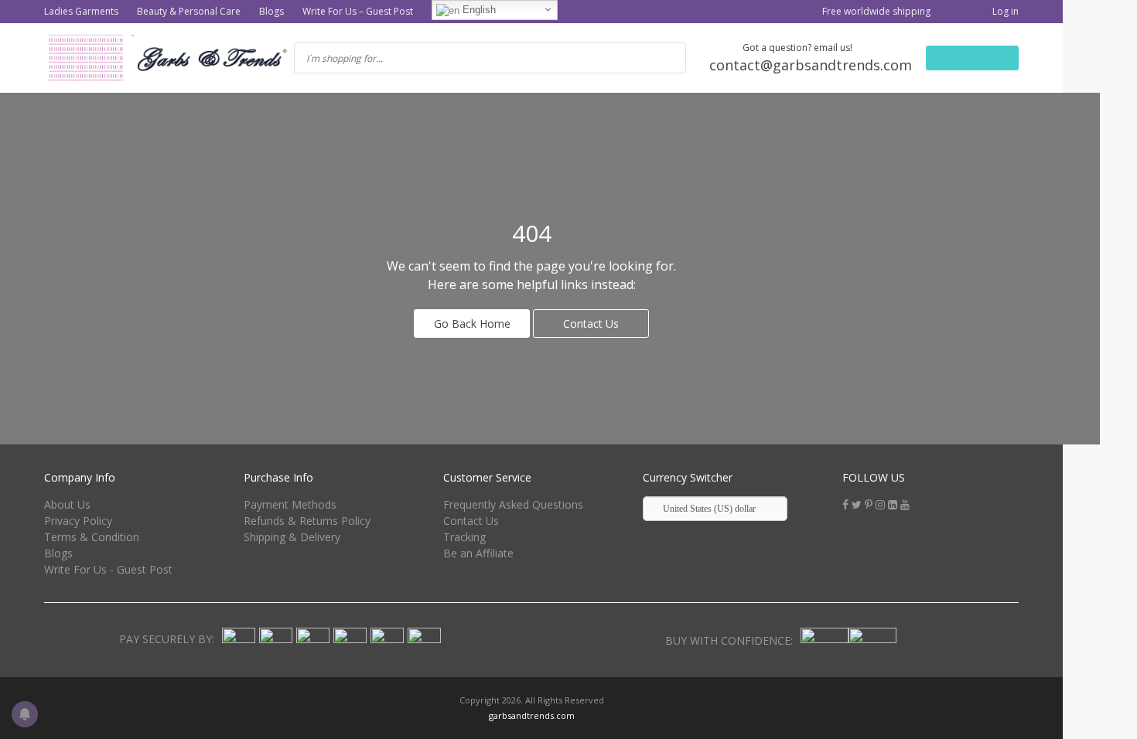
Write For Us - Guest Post (108, 569)
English (477, 9)
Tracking (464, 537)
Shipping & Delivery (292, 537)
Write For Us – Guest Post (357, 11)
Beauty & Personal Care (189, 11)
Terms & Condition (91, 537)
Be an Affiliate (478, 553)
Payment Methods (290, 504)
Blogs (271, 11)
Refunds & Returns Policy (307, 520)
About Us (67, 504)
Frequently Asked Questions (513, 504)
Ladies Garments (81, 11)
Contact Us (591, 323)
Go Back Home (472, 323)
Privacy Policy (78, 520)
